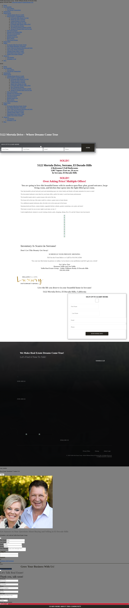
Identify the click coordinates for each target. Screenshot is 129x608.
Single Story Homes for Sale (18, 22)
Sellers (5, 43)
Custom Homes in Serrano (18, 21)
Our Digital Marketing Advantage (16, 46)
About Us (6, 56)
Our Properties (8, 7)
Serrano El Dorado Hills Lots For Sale (21, 29)
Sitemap (97, 451)
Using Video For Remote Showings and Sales (19, 48)
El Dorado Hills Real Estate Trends (17, 45)
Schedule (2, 558)
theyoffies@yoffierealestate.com (22, 2)
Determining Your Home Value (15, 52)
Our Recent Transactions (14, 10)
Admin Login (107, 451)
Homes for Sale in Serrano (18, 19)
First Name (3, 540)
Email (1, 544)
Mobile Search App (12, 37)
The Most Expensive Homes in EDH (21, 27)
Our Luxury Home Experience (15, 49)
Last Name (3, 542)
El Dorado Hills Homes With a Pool (20, 24)
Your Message (4, 548)
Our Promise (10, 57)
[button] (64, 63)
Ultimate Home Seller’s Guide (15, 51)
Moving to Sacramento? (13, 33)
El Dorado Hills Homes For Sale (20, 18)
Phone (2, 546)
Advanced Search (12, 35)
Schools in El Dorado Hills (14, 32)
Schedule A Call (11, 59)
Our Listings (10, 8)
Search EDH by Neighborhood (15, 16)
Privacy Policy (86, 451)
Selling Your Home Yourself (15, 54)
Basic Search (10, 38)
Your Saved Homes (12, 40)
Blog (5, 60)
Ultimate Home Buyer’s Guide (15, 15)
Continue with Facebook (7, 561)
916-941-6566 (6, 2)
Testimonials (7, 11)
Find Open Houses (12, 30)
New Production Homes (17, 26)
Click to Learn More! (6, 569)
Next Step (3, 552)
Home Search (7, 13)
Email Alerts (7, 41)
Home (5, 5)
